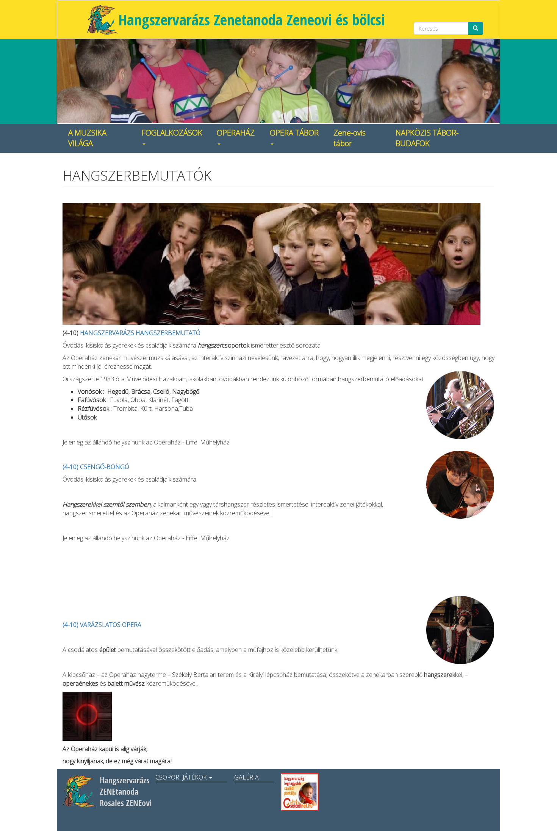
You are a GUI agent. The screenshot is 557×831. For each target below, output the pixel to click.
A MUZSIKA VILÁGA (87, 138)
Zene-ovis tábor (349, 138)
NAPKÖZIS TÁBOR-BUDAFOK (427, 138)
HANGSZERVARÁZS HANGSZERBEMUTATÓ (140, 333)
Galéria (246, 777)
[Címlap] (102, 19)
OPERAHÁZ (236, 133)
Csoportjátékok (181, 777)
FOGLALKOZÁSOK (172, 133)
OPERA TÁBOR (294, 133)
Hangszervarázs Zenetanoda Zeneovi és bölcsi (251, 19)
